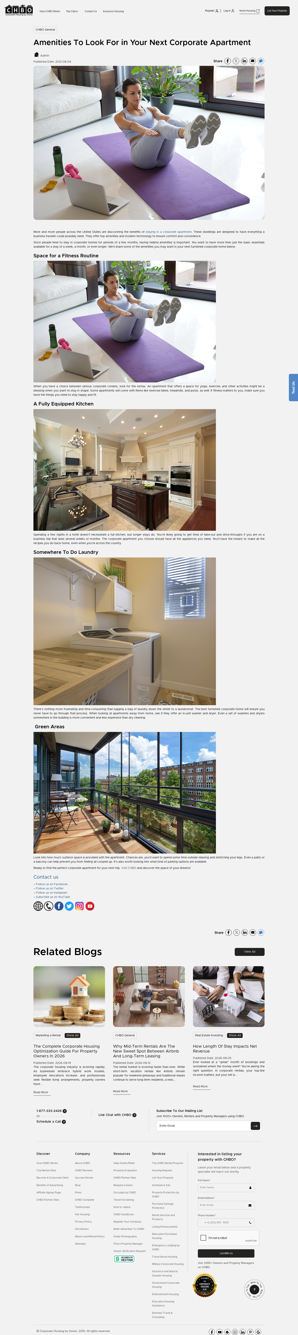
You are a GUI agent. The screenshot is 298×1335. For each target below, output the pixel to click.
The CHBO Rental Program (167, 1163)
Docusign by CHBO (125, 1192)
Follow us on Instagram (51, 892)
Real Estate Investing (209, 1035)
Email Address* (206, 1198)
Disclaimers (82, 1229)
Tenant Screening (124, 1200)
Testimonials (82, 1207)
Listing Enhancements (165, 1227)
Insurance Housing (113, 11)
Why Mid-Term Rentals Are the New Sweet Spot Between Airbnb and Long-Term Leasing (146, 1051)
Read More (41, 1092)
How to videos (122, 1207)
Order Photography (125, 1236)
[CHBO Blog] (227, 1332)
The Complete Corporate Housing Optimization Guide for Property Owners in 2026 (66, 1051)
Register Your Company (127, 1222)
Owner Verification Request (130, 1251)
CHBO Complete (84, 1200)
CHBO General (45, 29)
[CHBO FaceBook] (212, 1332)
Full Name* (204, 1180)
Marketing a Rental (48, 1035)
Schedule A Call (161, 1185)
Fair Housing (82, 1214)
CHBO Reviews (83, 1170)
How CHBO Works (50, 11)
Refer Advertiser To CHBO (129, 1229)
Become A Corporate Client (52, 1178)
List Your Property (277, 10)
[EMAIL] (255, 1126)
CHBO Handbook (124, 1214)
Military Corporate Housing (168, 1264)
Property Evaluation (125, 1170)
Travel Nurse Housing (164, 1257)
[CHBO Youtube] (220, 1332)
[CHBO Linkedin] (243, 1332)
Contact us (45, 877)
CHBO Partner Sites (47, 1200)
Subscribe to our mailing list (179, 1111)
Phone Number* (207, 1215)
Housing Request (162, 1170)
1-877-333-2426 (49, 1110)
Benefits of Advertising (49, 1185)
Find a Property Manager (128, 1244)
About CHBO (82, 1163)
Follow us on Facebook (52, 884)
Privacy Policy (83, 1222)
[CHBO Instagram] (235, 1332)
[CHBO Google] (258, 1332)
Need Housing (247, 10)
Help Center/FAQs (124, 1163)
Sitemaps (80, 1244)
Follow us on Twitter (49, 888)
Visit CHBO (128, 868)
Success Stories (84, 1178)
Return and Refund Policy (90, 1236)
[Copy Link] (261, 61)
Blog (77, 1185)
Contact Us (91, 11)
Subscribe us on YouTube (53, 897)
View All (249, 951)
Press (78, 1192)
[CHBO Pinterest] (250, 1332)
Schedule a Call (49, 1121)
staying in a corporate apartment (169, 232)
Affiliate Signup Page (48, 1192)
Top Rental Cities (46, 1170)
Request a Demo (123, 1185)
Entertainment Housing (165, 1294)
